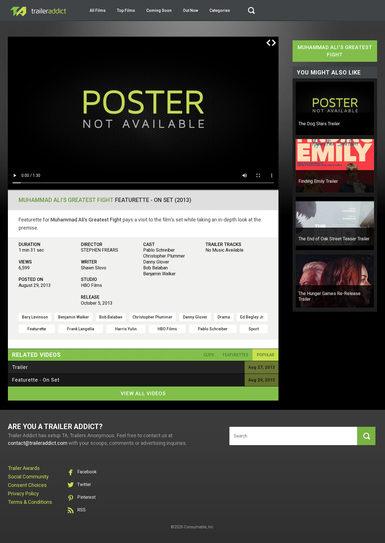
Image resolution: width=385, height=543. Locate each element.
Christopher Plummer (152, 317)
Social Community (28, 477)
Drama (224, 317)
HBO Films (167, 329)
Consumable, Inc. (199, 527)
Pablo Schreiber (213, 329)
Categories (219, 10)
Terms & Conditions (30, 502)
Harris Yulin (126, 329)
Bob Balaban (110, 317)
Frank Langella (80, 329)
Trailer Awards (24, 468)
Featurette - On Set (35, 380)
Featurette (36, 329)
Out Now (190, 10)
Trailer (20, 367)
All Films (98, 10)
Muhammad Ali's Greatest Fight (66, 200)
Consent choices (27, 485)
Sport (254, 329)
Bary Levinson (35, 317)
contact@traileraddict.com (37, 443)
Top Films (126, 10)
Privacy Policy (23, 493)
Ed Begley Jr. (252, 317)
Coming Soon (159, 10)
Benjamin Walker (73, 317)
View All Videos (143, 393)
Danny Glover (195, 317)
